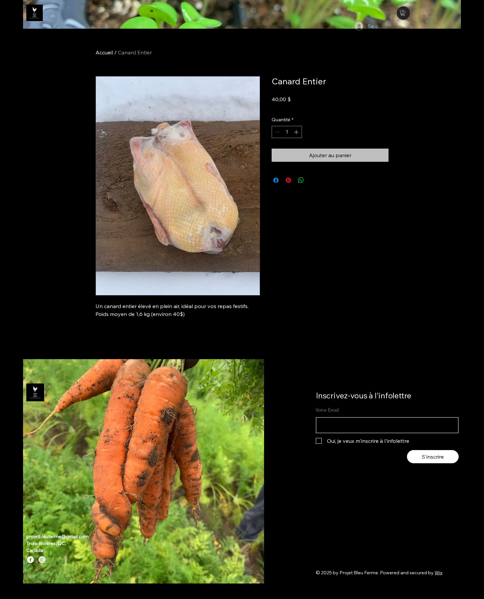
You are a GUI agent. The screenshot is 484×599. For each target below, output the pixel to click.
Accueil (104, 52)
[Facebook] (30, 560)
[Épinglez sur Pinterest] (288, 180)
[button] (402, 13)
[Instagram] (42, 560)
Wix (439, 573)
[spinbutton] (287, 132)
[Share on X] (313, 180)
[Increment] (297, 132)
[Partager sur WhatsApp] (301, 180)
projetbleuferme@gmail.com (57, 536)
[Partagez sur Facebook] (276, 180)
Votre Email (327, 410)
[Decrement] (277, 132)
